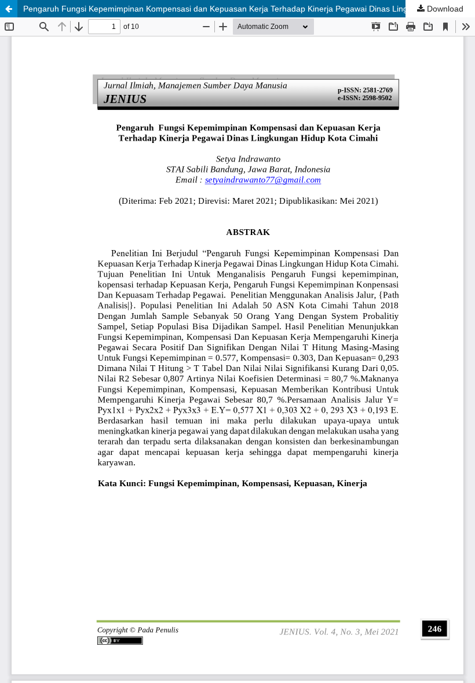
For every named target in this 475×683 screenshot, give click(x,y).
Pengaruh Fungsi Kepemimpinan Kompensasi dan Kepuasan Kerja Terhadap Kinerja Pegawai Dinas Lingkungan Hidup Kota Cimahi (249, 8)
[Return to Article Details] (8, 8)
